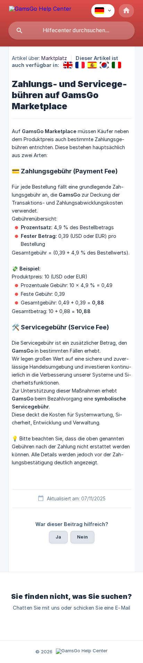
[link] (68, 65)
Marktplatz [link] (54, 58)
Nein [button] (82, 537)
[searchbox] (71, 30)
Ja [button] (58, 537)
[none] (40, 10)
